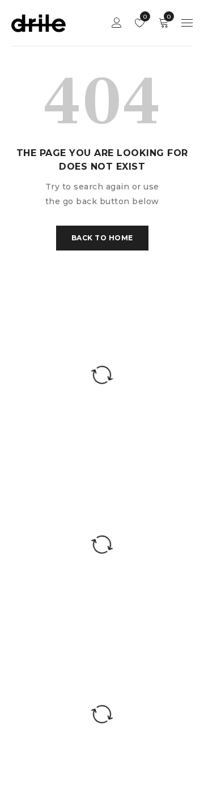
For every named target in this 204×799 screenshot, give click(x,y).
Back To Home (102, 238)
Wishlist (144, 16)
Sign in (117, 22)
